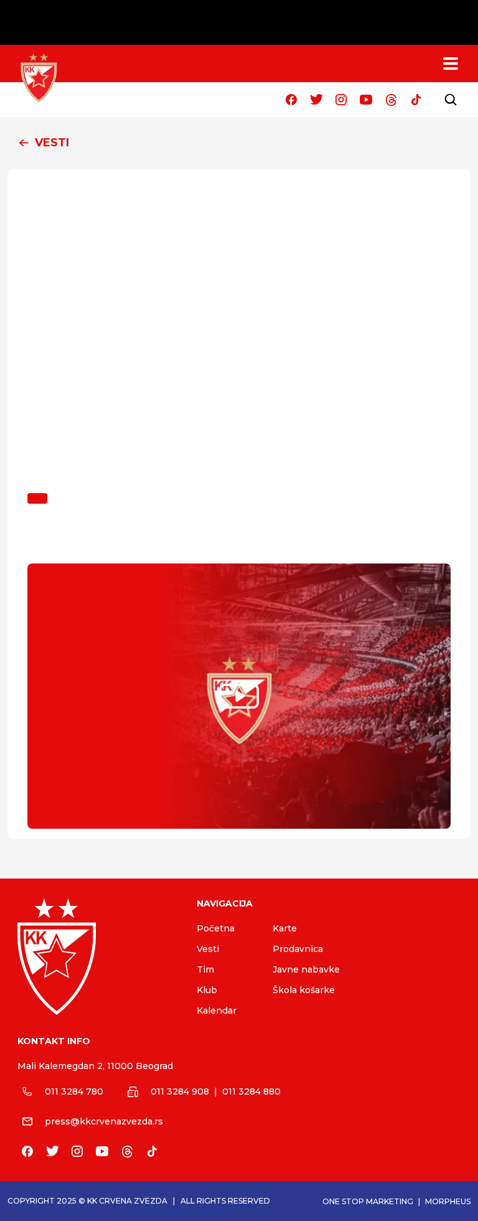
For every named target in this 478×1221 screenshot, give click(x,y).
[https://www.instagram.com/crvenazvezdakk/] (341, 100)
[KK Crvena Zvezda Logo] (38, 78)
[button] (239, 143)
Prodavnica (298, 949)
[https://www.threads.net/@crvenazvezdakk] (391, 100)
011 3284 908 (180, 1091)
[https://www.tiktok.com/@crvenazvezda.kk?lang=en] (416, 100)
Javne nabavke (306, 969)
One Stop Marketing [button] (367, 1201)
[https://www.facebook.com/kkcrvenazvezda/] (291, 100)
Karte (285, 928)
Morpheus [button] (448, 1201)
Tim (205, 969)
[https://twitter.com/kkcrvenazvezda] (316, 100)
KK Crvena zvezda (127, 1200)
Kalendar (217, 1010)
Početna (216, 928)
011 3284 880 (251, 1091)
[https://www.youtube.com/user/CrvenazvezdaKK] (366, 100)
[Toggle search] (451, 100)
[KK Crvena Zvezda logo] (97, 956)
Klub (207, 990)
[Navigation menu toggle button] (451, 63)
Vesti (208, 949)
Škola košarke (304, 990)
